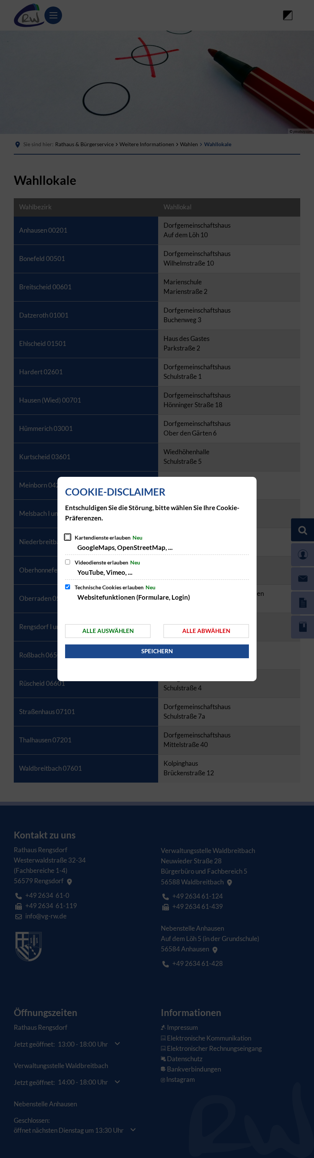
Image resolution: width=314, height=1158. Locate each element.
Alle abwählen (206, 630)
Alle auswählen (108, 630)
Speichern (157, 651)
